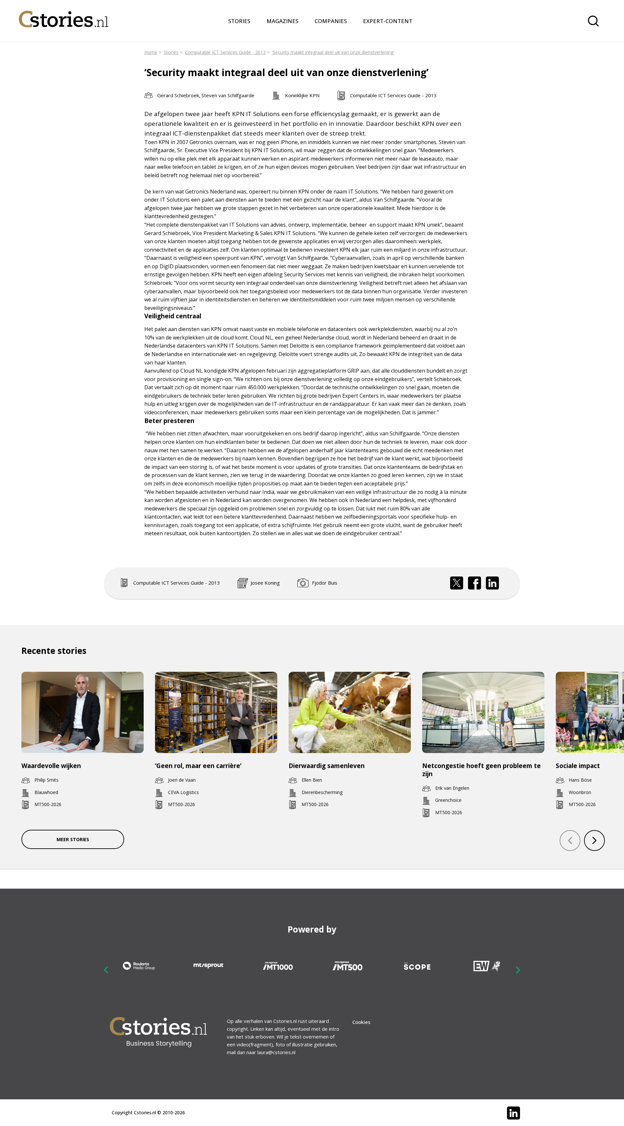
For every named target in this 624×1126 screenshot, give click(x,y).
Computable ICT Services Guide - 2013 (225, 52)
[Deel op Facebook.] (474, 582)
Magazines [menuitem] (282, 21)
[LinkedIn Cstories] (513, 1112)
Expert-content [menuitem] (387, 21)
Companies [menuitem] (331, 21)
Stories (171, 52)
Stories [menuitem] (239, 21)
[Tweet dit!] (456, 582)
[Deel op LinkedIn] (492, 582)
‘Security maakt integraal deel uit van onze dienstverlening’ (333, 52)
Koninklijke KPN (302, 95)
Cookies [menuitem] (361, 1022)
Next (517, 969)
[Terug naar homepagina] (63, 15)
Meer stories (73, 839)
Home (150, 52)
